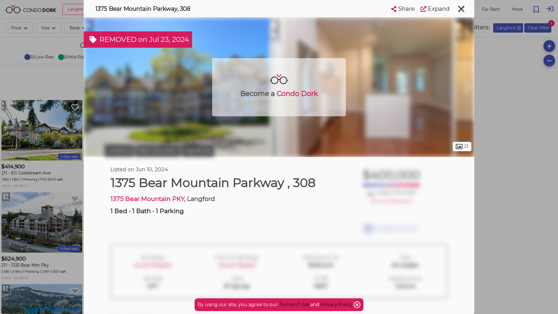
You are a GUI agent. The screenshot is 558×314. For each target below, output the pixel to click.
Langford (119, 150)
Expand (438, 8)
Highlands (198, 150)
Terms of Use (294, 304)
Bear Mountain (157, 150)
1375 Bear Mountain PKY (147, 198)
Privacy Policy (337, 304)
